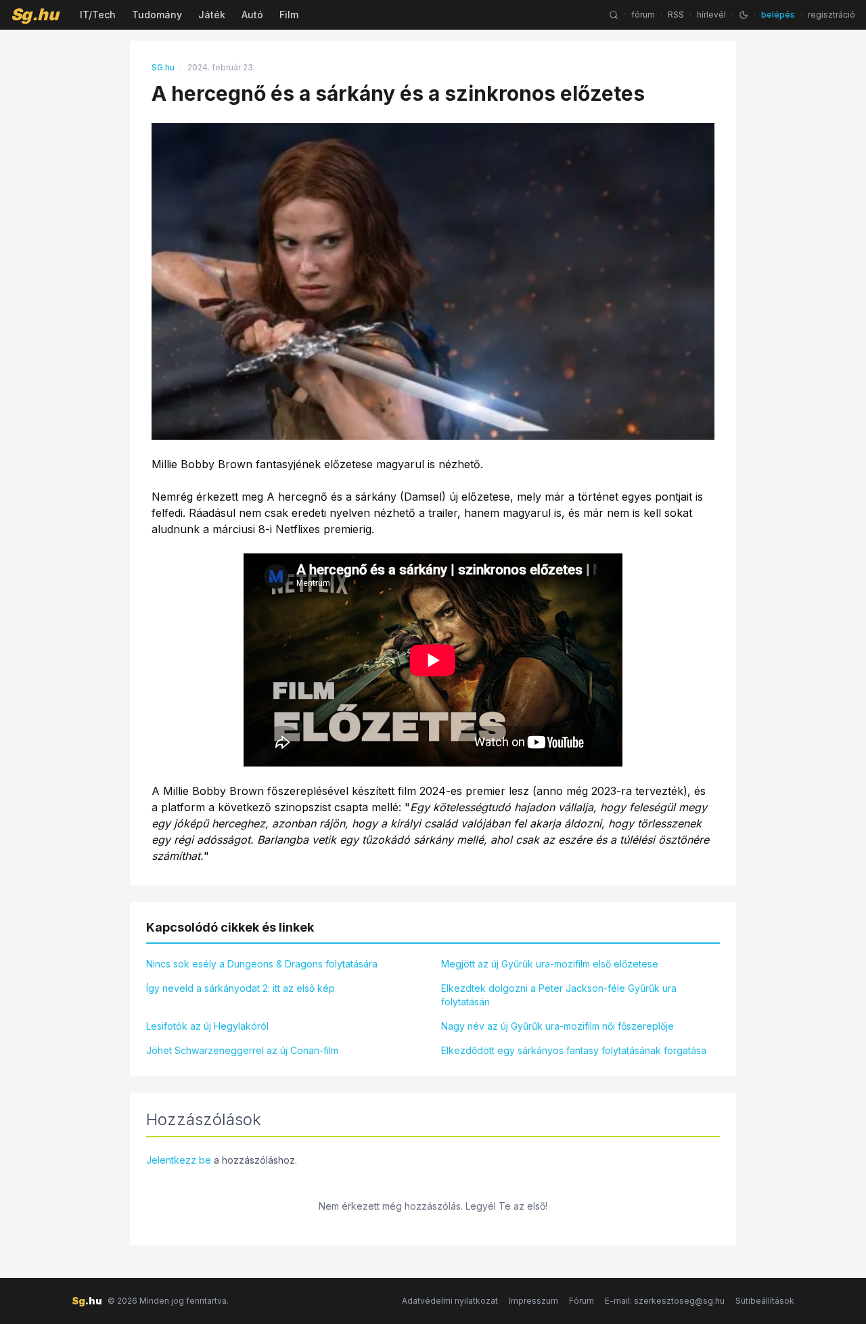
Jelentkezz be (178, 1160)
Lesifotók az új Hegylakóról (207, 1026)
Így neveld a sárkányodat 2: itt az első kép (240, 988)
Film (288, 14)
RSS (676, 14)
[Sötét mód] (743, 15)
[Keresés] (613, 15)
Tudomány (157, 14)
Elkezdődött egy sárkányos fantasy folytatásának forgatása (573, 1050)
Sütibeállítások (764, 1301)
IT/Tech (98, 14)
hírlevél (711, 14)
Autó (252, 14)
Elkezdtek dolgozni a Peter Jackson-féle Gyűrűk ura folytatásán (559, 994)
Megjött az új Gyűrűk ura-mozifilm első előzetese (549, 963)
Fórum (581, 1301)
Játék (211, 14)
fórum (643, 14)
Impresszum (533, 1301)
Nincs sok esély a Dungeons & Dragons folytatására (262, 963)
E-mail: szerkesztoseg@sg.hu (665, 1301)
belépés (778, 14)
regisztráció (831, 14)
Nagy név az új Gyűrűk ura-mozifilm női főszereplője (557, 1026)
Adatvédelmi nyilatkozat (450, 1301)
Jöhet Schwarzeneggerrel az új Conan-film (242, 1050)
